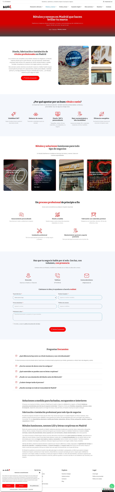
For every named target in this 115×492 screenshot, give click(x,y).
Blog (63, 481)
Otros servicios (89, 7)
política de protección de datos (32, 324)
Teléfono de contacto (63, 302)
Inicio (50, 29)
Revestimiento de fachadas (41, 484)
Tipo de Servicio (17, 294)
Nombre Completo (63, 294)
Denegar (21, 485)
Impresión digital (75, 7)
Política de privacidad (23, 489)
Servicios (54, 29)
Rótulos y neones (50, 7)
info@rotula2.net (86, 282)
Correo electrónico (17, 302)
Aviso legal (30, 489)
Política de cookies (14, 489)
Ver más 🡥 (9, 187)
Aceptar (8, 485)
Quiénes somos (65, 476)
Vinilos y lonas (63, 7)
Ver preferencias (34, 485)
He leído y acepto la (27, 324)
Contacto (108, 7)
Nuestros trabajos (66, 474)
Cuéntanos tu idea (17, 311)
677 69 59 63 (57, 282)
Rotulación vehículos (35, 7)
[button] (39, 472)
